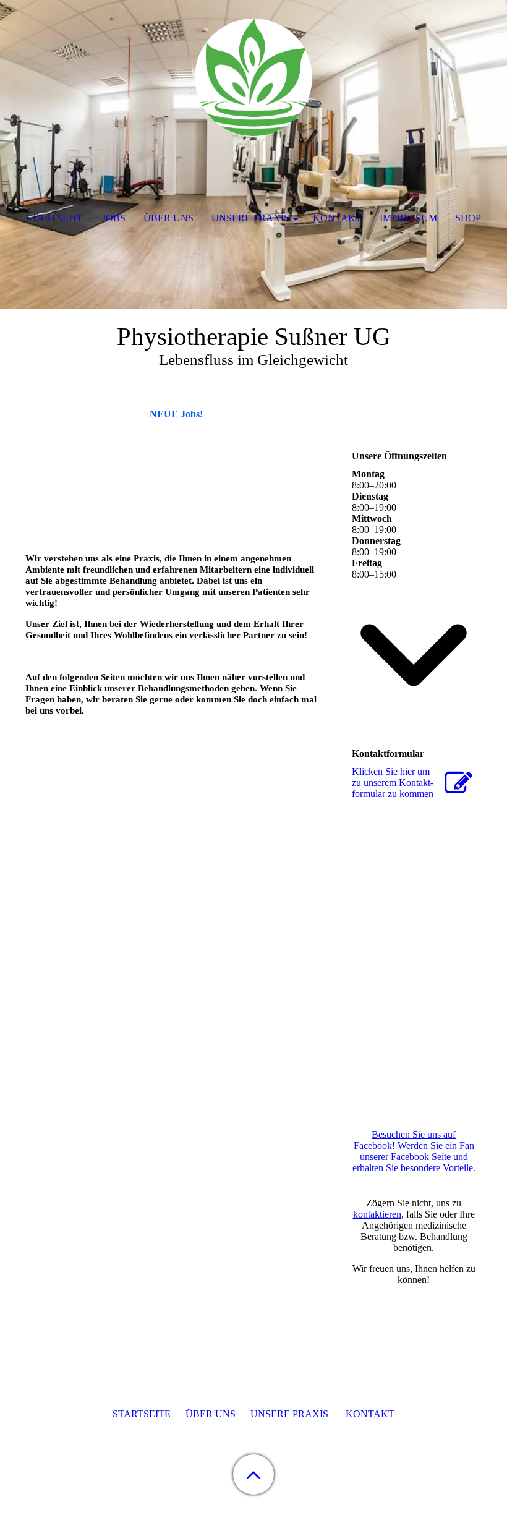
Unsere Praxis (250, 218)
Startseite (55, 218)
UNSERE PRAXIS (289, 1414)
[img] (253, 77)
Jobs (114, 218)
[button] (253, 1474)
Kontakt (337, 218)
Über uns (168, 218)
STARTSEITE (142, 1414)
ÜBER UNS (210, 1414)
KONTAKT (370, 1414)
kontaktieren (377, 1214)
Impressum (408, 218)
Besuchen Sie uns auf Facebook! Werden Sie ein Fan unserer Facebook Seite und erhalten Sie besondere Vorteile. (413, 1151)
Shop (468, 218)
